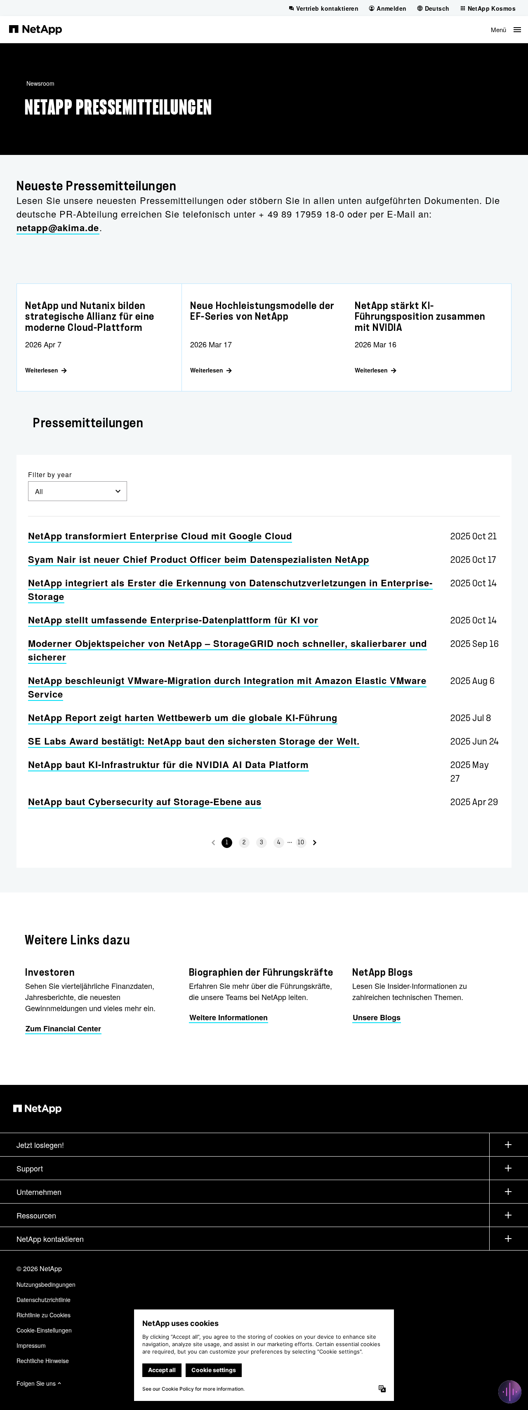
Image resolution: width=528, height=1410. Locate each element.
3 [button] (262, 842)
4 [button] (278, 842)
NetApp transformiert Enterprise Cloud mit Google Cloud (160, 535)
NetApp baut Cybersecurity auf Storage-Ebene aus (145, 801)
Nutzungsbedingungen (45, 1284)
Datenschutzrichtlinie (43, 1299)
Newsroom (40, 83)
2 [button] (244, 842)
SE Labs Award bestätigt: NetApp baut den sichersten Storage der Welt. (194, 740)
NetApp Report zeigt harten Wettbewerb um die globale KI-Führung (182, 717)
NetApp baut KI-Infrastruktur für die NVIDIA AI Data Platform (168, 764)
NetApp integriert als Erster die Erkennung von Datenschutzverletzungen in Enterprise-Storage (230, 589)
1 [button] (227, 842)
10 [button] (301, 842)
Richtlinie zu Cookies (43, 1315)
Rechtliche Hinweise (42, 1360)
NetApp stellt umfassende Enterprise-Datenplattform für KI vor (173, 619)
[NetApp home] (35, 29)
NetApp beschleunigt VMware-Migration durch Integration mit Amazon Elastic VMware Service (227, 687)
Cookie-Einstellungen (44, 1330)
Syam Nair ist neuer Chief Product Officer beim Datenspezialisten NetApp (198, 559)
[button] (506, 29)
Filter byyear (50, 474)
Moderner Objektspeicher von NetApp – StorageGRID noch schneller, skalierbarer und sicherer (227, 650)
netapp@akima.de (57, 227)
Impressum (31, 1345)
